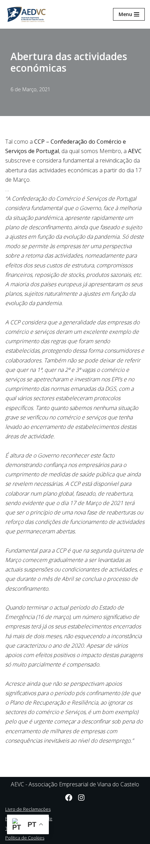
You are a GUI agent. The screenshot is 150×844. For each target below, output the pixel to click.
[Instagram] (81, 797)
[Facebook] (69, 797)
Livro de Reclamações (28, 809)
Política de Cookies (24, 838)
